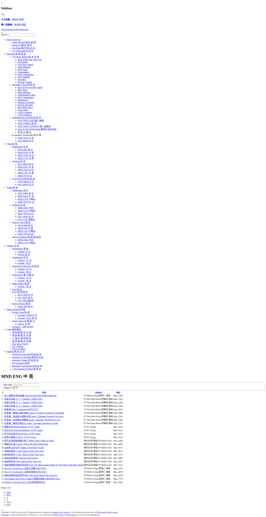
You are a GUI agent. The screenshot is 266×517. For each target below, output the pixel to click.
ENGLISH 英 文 (25, 149)
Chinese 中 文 (24, 251)
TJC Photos (23, 51)
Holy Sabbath (24, 77)
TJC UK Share (18, 349)
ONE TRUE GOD (31, 120)
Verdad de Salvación (26, 354)
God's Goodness (25, 112)
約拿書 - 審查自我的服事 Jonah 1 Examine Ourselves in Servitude (34, 413)
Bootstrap (4, 515)
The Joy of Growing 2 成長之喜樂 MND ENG (25, 468)
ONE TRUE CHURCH (34, 126)
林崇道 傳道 (12, 19)
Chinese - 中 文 (25, 260)
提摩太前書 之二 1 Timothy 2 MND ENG (23, 402)
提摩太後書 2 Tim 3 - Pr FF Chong (20, 437)
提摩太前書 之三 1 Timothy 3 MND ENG (23, 406)
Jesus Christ (23, 110)
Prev (9, 495)
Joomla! (67, 512)
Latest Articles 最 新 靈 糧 (24, 42)
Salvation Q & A (23, 85)
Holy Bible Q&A (25, 107)
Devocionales (21, 363)
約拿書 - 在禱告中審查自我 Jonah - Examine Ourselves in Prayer (33, 416)
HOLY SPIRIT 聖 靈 (27, 123)
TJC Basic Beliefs (25, 57)
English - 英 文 (24, 263)
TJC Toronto (17, 346)
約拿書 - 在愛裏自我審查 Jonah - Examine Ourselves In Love (32, 420)
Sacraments (23, 100)
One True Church (25, 64)
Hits (118, 392)
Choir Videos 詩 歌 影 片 (23, 321)
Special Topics (21, 222)
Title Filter (8, 385)
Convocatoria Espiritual (26, 369)
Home (14, 39)
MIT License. (59, 515)
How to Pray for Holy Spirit (30, 87)
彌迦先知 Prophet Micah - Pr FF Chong (22, 427)
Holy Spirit (22, 69)
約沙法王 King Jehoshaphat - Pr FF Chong (23, 430)
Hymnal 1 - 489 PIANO (23, 327)
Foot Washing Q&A (26, 95)
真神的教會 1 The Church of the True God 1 (24, 454)
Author (98, 392)
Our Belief (23, 48)
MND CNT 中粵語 (26, 199)
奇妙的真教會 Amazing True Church (21, 458)
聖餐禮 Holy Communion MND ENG (21, 409)
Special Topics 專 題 (21, 303)
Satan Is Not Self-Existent (37, 129)
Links (14, 329)
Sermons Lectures (25, 266)
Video (12, 144)
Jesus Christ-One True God (30, 59)
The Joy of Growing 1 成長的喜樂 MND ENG (25, 472)
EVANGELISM (23, 179)
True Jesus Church (20, 344)
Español (16, 351)
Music (16, 309)
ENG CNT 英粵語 (26, 219)
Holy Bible (22, 62)
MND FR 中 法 (25, 176)
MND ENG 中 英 (26, 138)
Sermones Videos (25, 360)
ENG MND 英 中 (26, 141)
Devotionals (20, 248)
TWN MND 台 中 (26, 181)
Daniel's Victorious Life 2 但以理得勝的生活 (24, 482)
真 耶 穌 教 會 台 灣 (21, 332)
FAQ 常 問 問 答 (20, 292)
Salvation (16, 54)
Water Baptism (24, 67)
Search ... (5, 34)
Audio (12, 187)
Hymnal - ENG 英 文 (27, 318)
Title (44, 392)
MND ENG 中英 (25, 208)
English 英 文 (24, 254)
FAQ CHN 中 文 (25, 295)
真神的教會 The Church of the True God (22, 461)
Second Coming (25, 82)
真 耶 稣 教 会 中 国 (21, 335)
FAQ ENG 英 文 (25, 298)
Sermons (18, 161)
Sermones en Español (27, 357)
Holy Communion (26, 74)
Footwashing (23, 72)
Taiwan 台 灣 (24, 324)
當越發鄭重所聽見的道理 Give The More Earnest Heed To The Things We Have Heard (43, 465)
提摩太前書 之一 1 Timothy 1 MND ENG (23, 399)
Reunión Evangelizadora (27, 366)
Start (9, 492)
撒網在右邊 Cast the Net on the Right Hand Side (26, 444)
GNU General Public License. (107, 512)
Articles (13, 246)
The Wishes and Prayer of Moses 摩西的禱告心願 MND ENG (32, 479)
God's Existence (25, 115)
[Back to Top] (2, 510)
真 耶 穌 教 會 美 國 (21, 341)
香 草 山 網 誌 (24, 132)
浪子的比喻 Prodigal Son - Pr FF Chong (22, 434)
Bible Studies (20, 283)
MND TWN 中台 (26, 214)
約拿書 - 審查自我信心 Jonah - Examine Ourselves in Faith (31, 423)
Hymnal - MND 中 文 (27, 315)
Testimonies (20, 147)
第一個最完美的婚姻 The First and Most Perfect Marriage (30, 395)
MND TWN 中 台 (26, 155)
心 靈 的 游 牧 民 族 (21, 338)
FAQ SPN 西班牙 (26, 300)
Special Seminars (26, 237)
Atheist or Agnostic (26, 102)
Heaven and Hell (25, 105)
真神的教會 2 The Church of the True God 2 (24, 451)
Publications (23, 275)
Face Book (17, 289)
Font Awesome (70, 515)
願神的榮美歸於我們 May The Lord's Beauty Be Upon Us (30, 475)
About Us (22, 45)
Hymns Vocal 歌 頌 (21, 312)
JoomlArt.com (57, 512)
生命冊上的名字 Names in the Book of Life (24, 447)
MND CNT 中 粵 (26, 158)
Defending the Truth (26, 117)
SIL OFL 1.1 (95, 515)
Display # (7, 387)
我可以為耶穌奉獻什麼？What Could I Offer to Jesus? (29, 440)
